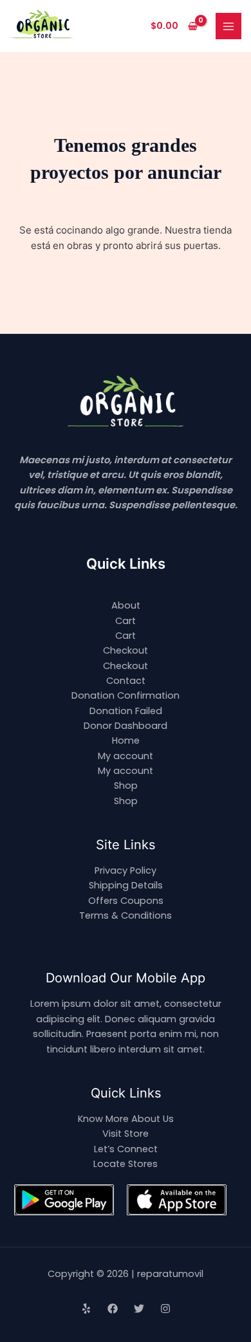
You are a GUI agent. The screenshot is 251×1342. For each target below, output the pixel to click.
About (125, 605)
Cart (125, 620)
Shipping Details (126, 885)
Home (126, 740)
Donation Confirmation (125, 695)
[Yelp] (86, 1308)
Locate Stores (125, 1163)
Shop (126, 785)
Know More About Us (126, 1118)
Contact (125, 680)
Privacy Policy (125, 870)
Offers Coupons (125, 900)
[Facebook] (112, 1308)
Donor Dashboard (125, 725)
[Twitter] (139, 1308)
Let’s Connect (126, 1149)
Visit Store (125, 1133)
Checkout (125, 650)
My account (125, 755)
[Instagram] (165, 1308)
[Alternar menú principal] (228, 26)
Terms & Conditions (125, 915)
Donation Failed (125, 710)
